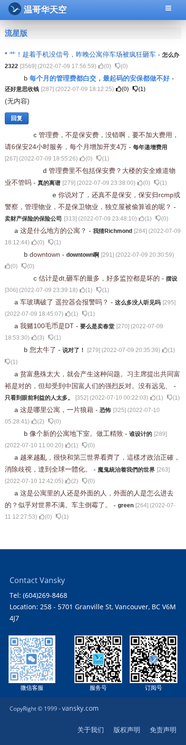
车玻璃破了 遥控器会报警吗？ (65, 302)
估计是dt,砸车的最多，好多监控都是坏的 (100, 278)
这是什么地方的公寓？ (54, 230)
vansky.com (80, 708)
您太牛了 (44, 349)
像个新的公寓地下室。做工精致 (77, 433)
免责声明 (163, 729)
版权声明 (127, 729)
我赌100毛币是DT (48, 326)
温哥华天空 (45, 9)
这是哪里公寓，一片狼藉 (57, 409)
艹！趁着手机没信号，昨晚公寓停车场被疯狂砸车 (83, 54)
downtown (46, 254)
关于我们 (90, 729)
